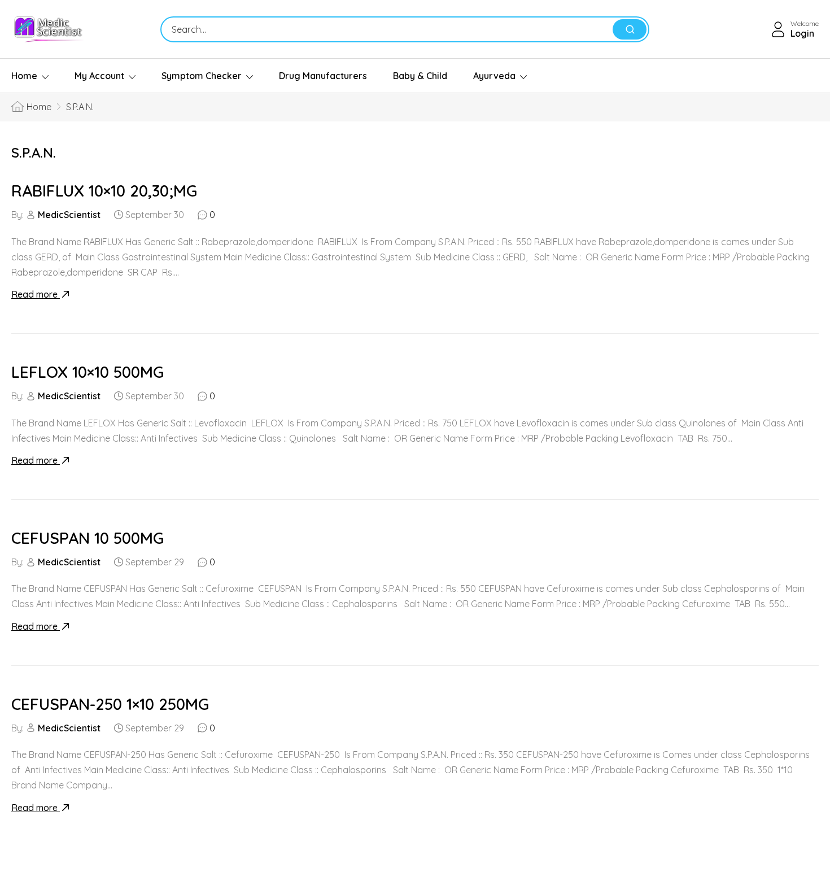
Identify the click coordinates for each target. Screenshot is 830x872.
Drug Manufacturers (323, 75)
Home (24, 75)
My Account (99, 75)
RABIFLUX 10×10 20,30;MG (104, 190)
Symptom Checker (201, 75)
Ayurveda (494, 75)
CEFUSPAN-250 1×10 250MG (110, 704)
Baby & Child (420, 75)
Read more (35, 294)
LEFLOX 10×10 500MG (87, 372)
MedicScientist (69, 214)
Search (629, 29)
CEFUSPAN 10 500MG (87, 538)
